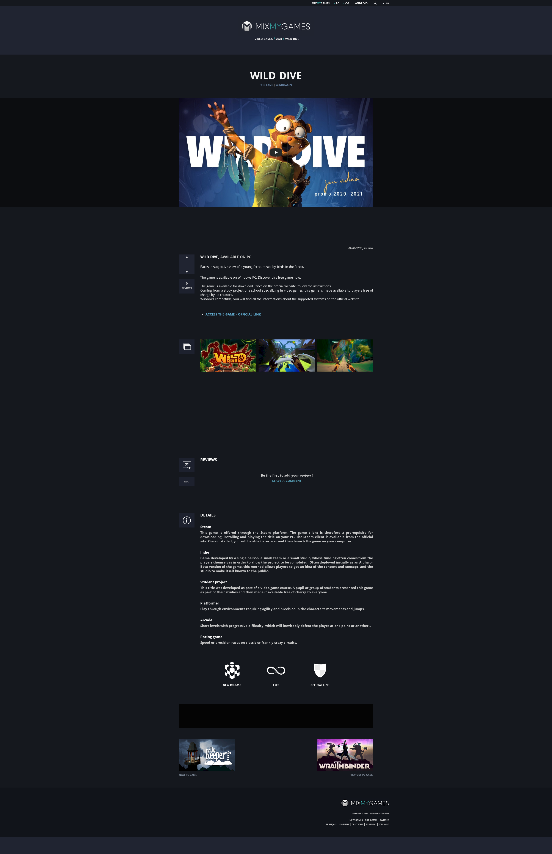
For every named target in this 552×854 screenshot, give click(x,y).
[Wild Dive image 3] (345, 370)
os (347, 3)
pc (337, 3)
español (371, 824)
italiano (384, 824)
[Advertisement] (276, 222)
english (344, 824)
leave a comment (286, 480)
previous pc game (361, 774)
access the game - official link (233, 314)
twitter (384, 820)
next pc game (188, 774)
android (361, 3)
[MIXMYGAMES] (276, 35)
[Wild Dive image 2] (287, 370)
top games (371, 820)
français (331, 824)
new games (356, 820)
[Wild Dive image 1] (228, 370)
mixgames (321, 3)
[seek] (375, 4)
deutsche (357, 824)
